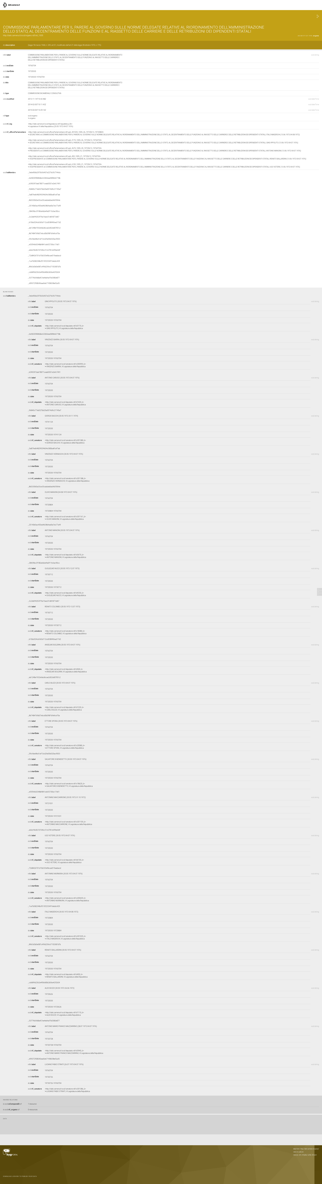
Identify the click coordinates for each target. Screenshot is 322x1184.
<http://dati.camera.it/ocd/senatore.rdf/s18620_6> (69, 785)
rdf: (6, 116)
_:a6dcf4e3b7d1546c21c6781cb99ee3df (44, 250)
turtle (309, 1155)
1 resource (32, 1104)
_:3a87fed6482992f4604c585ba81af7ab (44, 195)
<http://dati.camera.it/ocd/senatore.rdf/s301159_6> (68, 823)
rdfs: (7, 55)
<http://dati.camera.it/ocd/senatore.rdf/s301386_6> (67, 1090)
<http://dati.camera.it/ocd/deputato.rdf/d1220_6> (64, 708)
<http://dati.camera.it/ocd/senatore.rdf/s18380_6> (65, 632)
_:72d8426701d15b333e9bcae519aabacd (44, 256)
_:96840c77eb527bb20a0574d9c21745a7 (44, 189)
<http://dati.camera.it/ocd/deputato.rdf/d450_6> (66, 975)
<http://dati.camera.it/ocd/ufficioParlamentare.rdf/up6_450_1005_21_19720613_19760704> (167, 157)
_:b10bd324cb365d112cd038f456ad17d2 (44, 222)
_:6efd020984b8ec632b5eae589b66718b (44, 178)
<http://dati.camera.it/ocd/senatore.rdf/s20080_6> (65, 746)
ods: (8, 99)
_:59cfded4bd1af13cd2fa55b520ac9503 (44, 239)
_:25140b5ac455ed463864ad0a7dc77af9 (44, 206)
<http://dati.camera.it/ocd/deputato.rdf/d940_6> (66, 670)
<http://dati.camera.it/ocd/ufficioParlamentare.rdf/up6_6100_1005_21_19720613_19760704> (164, 165)
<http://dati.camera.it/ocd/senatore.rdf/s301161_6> (65, 518)
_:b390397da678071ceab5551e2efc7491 (44, 184)
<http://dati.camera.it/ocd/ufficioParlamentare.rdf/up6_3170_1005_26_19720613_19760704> (163, 141)
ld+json (314, 1155)
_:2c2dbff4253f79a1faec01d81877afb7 (43, 217)
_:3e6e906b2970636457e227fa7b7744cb (44, 172)
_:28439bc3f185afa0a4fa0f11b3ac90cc (44, 211)
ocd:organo (32, 117)
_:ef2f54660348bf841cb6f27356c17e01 (43, 244)
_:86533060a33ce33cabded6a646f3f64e (44, 200)
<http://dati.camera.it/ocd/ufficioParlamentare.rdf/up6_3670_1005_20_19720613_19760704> (164, 149)
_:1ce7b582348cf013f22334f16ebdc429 (44, 261)
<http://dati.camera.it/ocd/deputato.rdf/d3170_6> (64, 327)
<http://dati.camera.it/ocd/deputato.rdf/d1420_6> (65, 403)
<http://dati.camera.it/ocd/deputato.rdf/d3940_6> (74, 1052)
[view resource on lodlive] (318, 16)
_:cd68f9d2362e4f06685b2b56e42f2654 (44, 272)
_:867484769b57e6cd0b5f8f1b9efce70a (44, 233)
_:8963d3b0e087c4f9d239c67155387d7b (44, 267)
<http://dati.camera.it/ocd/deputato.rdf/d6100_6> (64, 861)
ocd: (8, 66)
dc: (9, 45)
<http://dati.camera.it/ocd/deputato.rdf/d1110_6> (64, 1014)
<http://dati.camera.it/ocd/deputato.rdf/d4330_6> (65, 594)
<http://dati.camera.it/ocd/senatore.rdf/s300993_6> (65, 365)
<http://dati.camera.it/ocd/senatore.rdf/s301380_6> (65, 441)
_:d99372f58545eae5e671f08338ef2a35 (44, 283)
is (12, 1104)
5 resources (32, 1110)
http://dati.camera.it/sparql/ (309, 1149)
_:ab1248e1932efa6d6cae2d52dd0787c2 (44, 228)
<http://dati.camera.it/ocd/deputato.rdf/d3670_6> (65, 556)
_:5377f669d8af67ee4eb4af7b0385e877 (44, 278)
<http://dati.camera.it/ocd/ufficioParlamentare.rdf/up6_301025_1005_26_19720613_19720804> (164, 133)
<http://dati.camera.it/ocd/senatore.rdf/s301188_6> (67, 479)
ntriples (304, 1155)
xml (300, 1155)
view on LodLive (298, 1152)
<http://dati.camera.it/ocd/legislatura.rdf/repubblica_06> (50, 125)
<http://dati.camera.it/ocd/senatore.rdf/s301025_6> (65, 937)
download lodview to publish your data (20, 1176)
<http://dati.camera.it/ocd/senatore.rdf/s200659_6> (67, 899)
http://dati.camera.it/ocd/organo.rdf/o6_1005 (23, 35)
